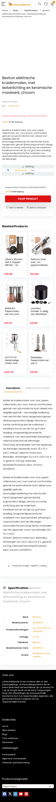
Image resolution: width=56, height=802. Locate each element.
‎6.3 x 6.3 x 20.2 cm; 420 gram (42, 630)
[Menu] (3, 4)
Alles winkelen (9, 730)
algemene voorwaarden (14, 758)
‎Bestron (37, 617)
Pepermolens (31, 10)
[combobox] (28, 786)
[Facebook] (4, 794)
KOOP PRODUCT (28, 199)
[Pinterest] (26, 794)
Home (5, 10)
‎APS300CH (38, 622)
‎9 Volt (36, 636)
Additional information (37, 388)
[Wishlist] (46, 4)
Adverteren (7, 742)
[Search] (39, 4)
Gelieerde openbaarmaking (16, 762)
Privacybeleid (8, 754)
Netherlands (21, 170)
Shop (15, 10)
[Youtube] (21, 794)
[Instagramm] (15, 794)
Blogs (4, 734)
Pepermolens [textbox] (27, 786)
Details (5, 122)
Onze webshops (10, 738)
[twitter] (10, 794)
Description (13, 388)
